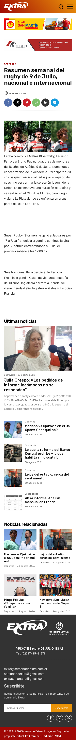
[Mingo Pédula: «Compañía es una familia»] (20, 585)
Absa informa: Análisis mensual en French (43, 500)
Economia (30, 445)
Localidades (31, 494)
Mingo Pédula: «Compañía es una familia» (17, 603)
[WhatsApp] (36, 102)
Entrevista (9, 375)
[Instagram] (59, 718)
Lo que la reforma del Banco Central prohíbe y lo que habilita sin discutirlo (47, 453)
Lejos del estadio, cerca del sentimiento (47, 476)
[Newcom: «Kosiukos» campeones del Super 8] (56, 585)
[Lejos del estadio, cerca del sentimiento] (13, 478)
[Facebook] (8, 102)
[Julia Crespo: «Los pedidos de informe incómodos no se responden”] (38, 348)
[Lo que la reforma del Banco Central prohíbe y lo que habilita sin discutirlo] (13, 453)
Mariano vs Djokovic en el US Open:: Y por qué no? (47, 428)
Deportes (10, 64)
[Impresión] (45, 102)
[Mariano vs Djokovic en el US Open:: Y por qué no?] (13, 429)
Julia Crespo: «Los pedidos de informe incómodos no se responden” (33, 385)
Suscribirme (61, 707)
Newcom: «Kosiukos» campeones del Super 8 (55, 603)
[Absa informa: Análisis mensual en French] (13, 501)
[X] (17, 102)
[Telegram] (55, 102)
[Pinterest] (27, 102)
